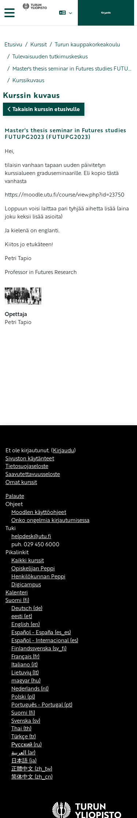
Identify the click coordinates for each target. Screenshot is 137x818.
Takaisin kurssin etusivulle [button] (45, 109)
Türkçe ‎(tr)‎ (23, 736)
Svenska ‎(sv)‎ (25, 720)
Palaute (14, 496)
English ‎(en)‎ (25, 624)
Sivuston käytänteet (29, 458)
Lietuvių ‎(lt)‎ (25, 672)
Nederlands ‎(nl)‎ (30, 688)
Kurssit (38, 44)
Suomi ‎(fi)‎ (17, 600)
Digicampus (26, 584)
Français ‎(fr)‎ (25, 656)
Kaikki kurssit (27, 560)
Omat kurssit (21, 482)
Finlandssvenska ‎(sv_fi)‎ (38, 648)
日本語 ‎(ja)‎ (24, 760)
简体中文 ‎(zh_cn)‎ (32, 776)
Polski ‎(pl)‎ (23, 696)
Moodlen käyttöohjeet (38, 512)
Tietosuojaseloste (26, 466)
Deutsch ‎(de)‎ (26, 608)
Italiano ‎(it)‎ (24, 664)
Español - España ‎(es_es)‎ (41, 632)
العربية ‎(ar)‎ (23, 752)
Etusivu (13, 44)
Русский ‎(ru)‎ (26, 744)
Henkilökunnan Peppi (38, 576)
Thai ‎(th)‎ (21, 728)
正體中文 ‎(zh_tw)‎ (31, 768)
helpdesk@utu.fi (31, 536)
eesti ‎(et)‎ (21, 616)
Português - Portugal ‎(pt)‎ (41, 704)
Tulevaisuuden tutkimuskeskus (50, 56)
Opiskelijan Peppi (33, 568)
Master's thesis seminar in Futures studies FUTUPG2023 (72, 68)
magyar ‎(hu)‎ (26, 680)
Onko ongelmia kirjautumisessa (50, 520)
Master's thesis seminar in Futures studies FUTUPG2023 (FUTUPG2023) (65, 133)
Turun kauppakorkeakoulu (87, 44)
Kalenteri (16, 592)
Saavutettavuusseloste (32, 474)
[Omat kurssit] (34, 13)
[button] (65, 13)
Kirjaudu (106, 12)
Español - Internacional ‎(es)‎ (44, 640)
